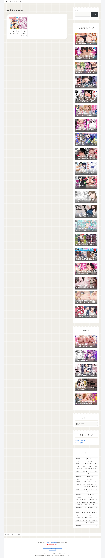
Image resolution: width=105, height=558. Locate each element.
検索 (76, 10)
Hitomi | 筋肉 (79, 443)
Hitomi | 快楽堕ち (80, 440)
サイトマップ (52, 550)
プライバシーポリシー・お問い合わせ (52, 548)
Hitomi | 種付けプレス (52, 542)
